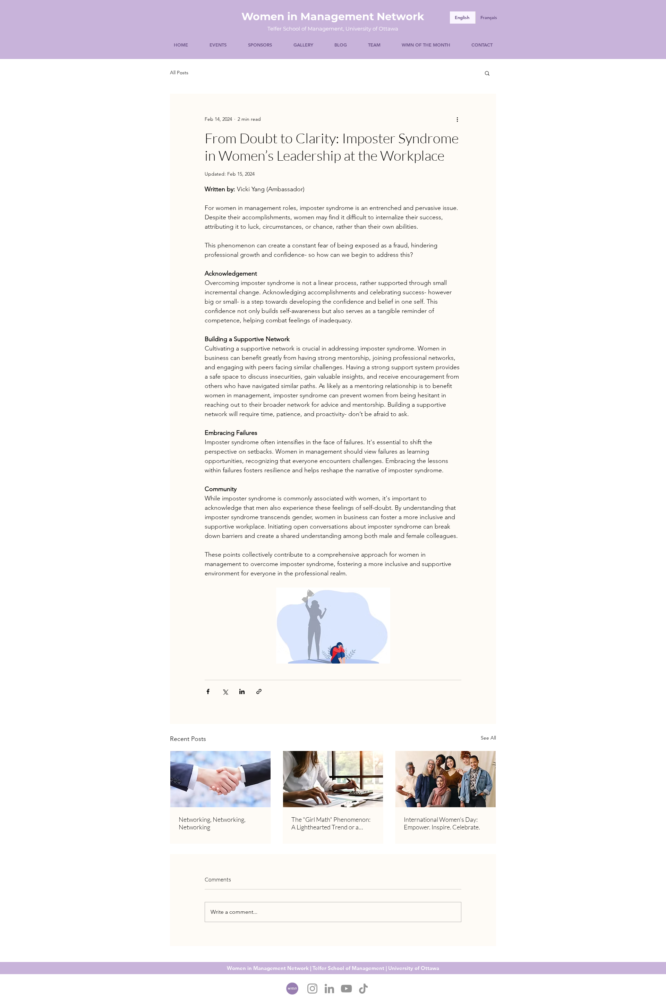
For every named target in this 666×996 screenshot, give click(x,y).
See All (488, 738)
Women (262, 16)
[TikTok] (363, 988)
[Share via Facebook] (208, 691)
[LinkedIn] (329, 988)
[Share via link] (259, 691)
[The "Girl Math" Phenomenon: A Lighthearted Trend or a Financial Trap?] (333, 779)
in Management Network (354, 16)
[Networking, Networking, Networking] (220, 779)
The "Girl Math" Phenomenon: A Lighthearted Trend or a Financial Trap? (330, 823)
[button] (487, 73)
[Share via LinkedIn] (242, 691)
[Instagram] (312, 988)
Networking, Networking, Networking (212, 823)
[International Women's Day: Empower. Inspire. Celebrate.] (445, 779)
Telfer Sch (279, 28)
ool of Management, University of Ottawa (345, 28)
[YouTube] (346, 988)
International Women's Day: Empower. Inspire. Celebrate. (442, 823)
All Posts (179, 72)
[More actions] (457, 119)
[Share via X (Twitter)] (225, 691)
